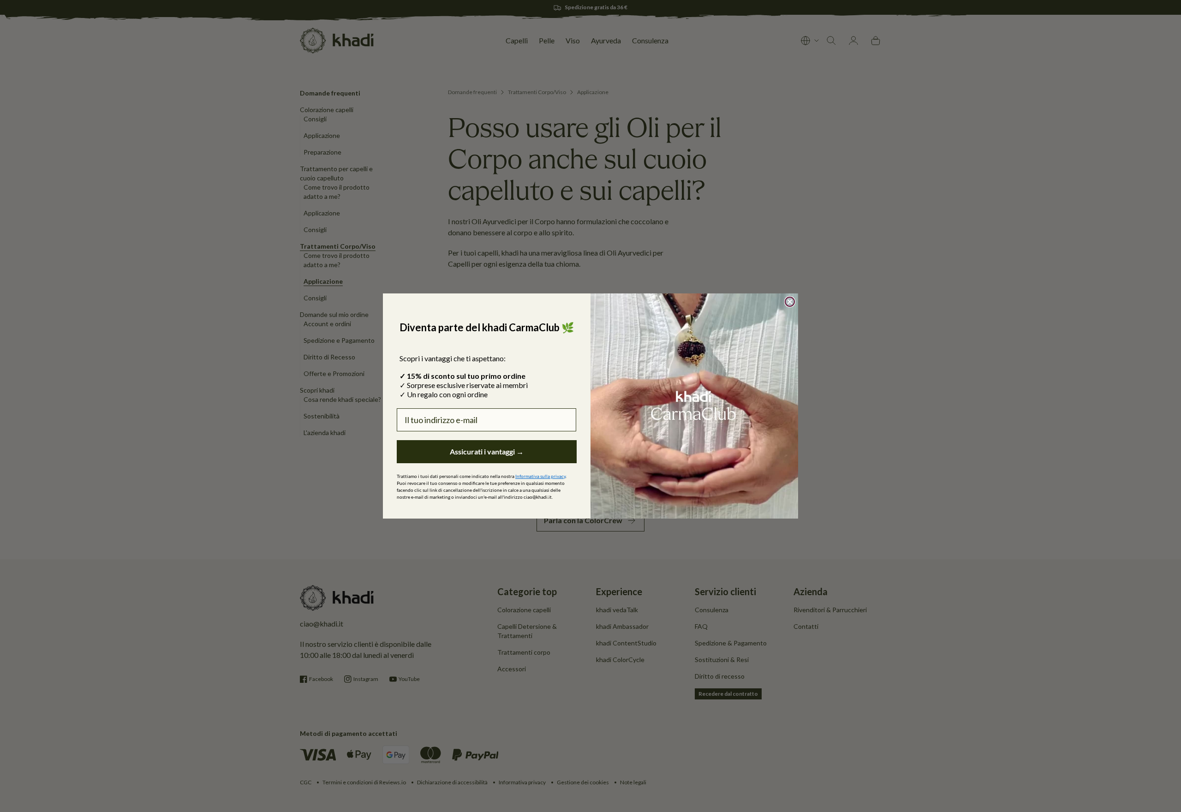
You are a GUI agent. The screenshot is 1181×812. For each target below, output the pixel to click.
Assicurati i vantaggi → (487, 451)
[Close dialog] (789, 301)
